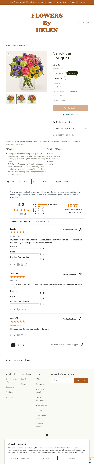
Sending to (61, 96)
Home (8, 45)
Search (23, 379)
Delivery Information (41, 398)
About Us (9, 397)
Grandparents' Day (11, 380)
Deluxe (72, 73)
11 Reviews (24, 214)
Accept (46, 458)
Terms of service (39, 425)
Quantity (56, 83)
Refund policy (41, 410)
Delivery (59, 92)
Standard (59, 73)
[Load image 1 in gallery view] (10, 99)
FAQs (38, 379)
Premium (59, 78)
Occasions (10, 387)
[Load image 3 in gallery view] (31, 99)
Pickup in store (72, 92)
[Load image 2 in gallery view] (21, 99)
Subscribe (81, 380)
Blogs (23, 384)
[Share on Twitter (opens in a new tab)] (22, 265)
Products (9, 392)
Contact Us (40, 384)
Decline (71, 458)
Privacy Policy (78, 452)
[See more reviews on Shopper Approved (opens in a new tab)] (26, 265)
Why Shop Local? (40, 390)
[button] (4, 22)
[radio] (47, 204)
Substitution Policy (41, 417)
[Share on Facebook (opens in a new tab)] (18, 265)
